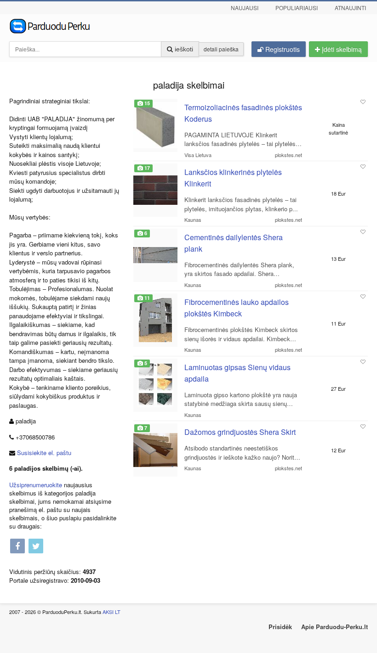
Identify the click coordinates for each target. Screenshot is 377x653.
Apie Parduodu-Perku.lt (334, 626)
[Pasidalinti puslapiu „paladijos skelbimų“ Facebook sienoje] (17, 546)
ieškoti (183, 49)
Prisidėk (280, 626)
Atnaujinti (350, 7)
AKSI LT (111, 611)
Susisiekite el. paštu (44, 452)
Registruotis (281, 49)
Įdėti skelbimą (341, 49)
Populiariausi (296, 7)
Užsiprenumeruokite (35, 484)
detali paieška (221, 49)
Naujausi (244, 7)
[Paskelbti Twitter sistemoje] (36, 546)
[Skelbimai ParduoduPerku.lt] (188, 25)
